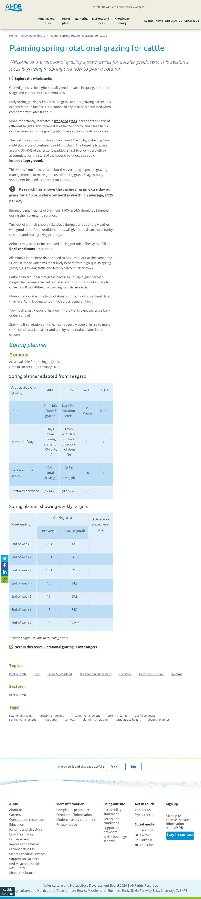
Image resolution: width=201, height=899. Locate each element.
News (159, 21)
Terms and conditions (111, 821)
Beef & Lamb (17, 674)
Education (16, 824)
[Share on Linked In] (4, 572)
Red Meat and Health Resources (24, 866)
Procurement (19, 839)
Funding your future (47, 21)
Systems (176, 674)
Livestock (125, 674)
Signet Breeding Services (27, 854)
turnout (70, 719)
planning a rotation (95, 719)
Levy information (21, 834)
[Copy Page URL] (4, 579)
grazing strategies (52, 715)
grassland (50, 719)
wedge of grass (65, 121)
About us (16, 810)
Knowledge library (122, 21)
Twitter (145, 835)
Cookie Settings (7, 891)
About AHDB (173, 21)
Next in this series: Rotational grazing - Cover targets (56, 647)
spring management (22, 719)
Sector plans (66, 21)
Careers (15, 815)
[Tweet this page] (4, 558)
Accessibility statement (112, 812)
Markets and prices (100, 21)
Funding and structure (25, 829)
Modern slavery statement (75, 819)
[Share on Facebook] (4, 565)
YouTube (146, 845)
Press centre (144, 815)
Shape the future (21, 873)
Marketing (81, 18)
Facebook (147, 830)
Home (13, 35)
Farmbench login (21, 849)
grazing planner (158, 719)
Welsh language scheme (115, 839)
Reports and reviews (24, 844)
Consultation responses (27, 819)
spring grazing (117, 715)
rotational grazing (21, 715)
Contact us (191, 21)
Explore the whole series (33, 78)
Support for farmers (24, 859)
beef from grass (145, 715)
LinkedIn (146, 840)
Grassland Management (95, 674)
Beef (37, 674)
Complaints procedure (73, 810)
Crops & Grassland (60, 674)
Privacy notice (66, 824)
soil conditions (23, 249)
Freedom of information (74, 815)
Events (148, 21)
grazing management (86, 715)
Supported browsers (111, 830)
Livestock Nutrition (151, 674)
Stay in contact (180, 834)
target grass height (128, 719)
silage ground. (32, 160)
